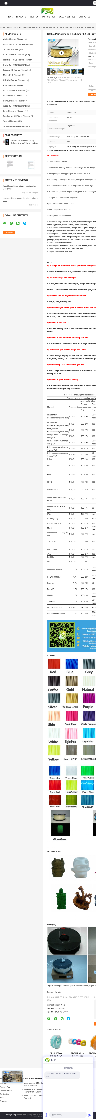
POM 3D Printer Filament (14, 101)
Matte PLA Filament (12, 75)
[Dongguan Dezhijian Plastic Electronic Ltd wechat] (19, 223)
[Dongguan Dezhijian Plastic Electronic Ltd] (48, 11)
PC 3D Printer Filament (13, 95)
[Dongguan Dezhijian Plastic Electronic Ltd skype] (26, 223)
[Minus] (89, 1060)
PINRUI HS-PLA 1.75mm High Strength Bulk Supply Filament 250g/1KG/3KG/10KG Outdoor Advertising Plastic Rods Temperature (77, 1054)
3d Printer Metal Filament (14, 126)
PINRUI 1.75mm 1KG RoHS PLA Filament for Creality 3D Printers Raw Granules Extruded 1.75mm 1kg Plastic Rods (56, 1054)
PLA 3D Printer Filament (26, 27)
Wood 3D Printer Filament (14, 106)
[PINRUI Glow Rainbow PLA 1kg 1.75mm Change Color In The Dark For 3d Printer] (5, 142)
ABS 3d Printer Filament (13, 39)
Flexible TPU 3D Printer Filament (17, 60)
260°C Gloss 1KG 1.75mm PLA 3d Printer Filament (40, 1097)
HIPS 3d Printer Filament (14, 80)
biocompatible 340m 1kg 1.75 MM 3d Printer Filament (38, 1084)
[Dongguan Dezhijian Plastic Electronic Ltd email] (6, 223)
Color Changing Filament (13, 111)
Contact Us (84, 17)
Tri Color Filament (11, 49)
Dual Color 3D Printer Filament (16, 44)
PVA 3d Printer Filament (13, 85)
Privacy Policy (10, 1115)
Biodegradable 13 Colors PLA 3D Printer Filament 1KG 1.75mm (40, 1090)
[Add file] (46, 1115)
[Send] (90, 1115)
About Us (34, 17)
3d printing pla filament (60, 986)
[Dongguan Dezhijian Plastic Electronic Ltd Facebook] (6, 3)
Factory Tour (48, 17)
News (2, 1098)
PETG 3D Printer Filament (14, 65)
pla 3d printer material (79, 986)
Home (10, 17)
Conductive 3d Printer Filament (16, 116)
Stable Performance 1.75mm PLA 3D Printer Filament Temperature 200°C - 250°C (65, 80)
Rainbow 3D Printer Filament (15, 70)
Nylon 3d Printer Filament (14, 90)
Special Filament (10, 121)
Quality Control (67, 17)
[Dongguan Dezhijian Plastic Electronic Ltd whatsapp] (13, 223)
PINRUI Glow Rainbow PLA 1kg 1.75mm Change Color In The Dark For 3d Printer (24, 143)
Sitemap (3, 1101)
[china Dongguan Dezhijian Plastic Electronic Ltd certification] (10, 164)
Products (21, 17)
